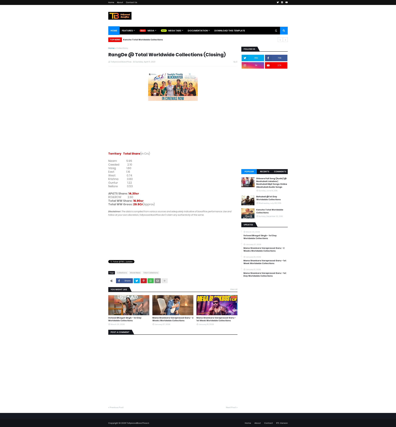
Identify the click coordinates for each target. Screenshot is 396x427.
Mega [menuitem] (151, 30)
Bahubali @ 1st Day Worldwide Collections (268, 198)
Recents (264, 171)
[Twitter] (137, 280)
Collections (122, 48)
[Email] (158, 280)
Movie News (135, 272)
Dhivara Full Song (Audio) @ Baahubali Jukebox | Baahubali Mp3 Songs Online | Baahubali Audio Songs (271, 182)
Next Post (231, 407)
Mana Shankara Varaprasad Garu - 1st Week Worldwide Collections (216, 319)
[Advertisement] (172, 127)
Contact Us (131, 2)
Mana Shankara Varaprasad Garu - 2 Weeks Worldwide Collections (172, 319)
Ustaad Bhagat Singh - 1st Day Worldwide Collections (124, 319)
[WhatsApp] (151, 280)
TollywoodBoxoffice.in (138, 423)
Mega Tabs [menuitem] (174, 30)
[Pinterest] (144, 280)
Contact (268, 423)
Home (111, 2)
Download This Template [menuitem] (229, 30)
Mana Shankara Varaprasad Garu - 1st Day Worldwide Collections (264, 274)
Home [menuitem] (114, 30)
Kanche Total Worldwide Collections (143, 39)
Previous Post (117, 407)
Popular (249, 171)
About (120, 2)
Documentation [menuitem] (198, 30)
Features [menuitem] (127, 30)
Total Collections (151, 272)
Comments (280, 171)
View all (233, 289)
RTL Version (282, 423)
